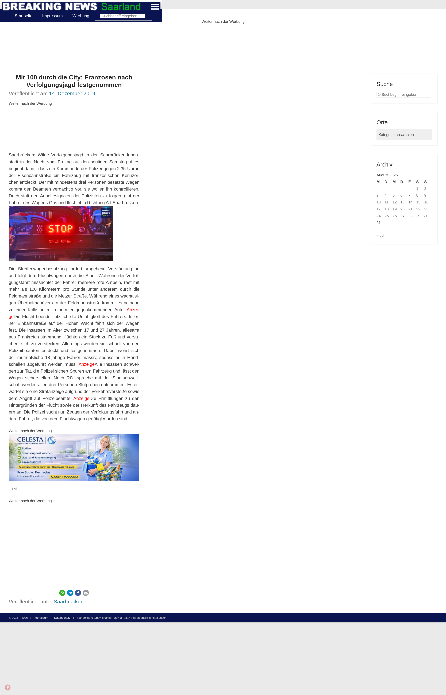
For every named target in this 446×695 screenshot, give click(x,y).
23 (426, 209)
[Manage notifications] (7, 687)
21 (410, 209)
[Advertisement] (223, 49)
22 (418, 209)
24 (378, 216)
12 (395, 202)
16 (426, 202)
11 (386, 202)
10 (378, 202)
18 (387, 209)
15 (418, 202)
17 (378, 209)
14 (410, 202)
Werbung (80, 15)
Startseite (23, 15)
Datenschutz (62, 617)
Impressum (52, 15)
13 (402, 202)
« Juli (380, 235)
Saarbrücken (69, 601)
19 (395, 209)
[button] (62, 593)
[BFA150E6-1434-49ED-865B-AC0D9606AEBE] (74, 457)
